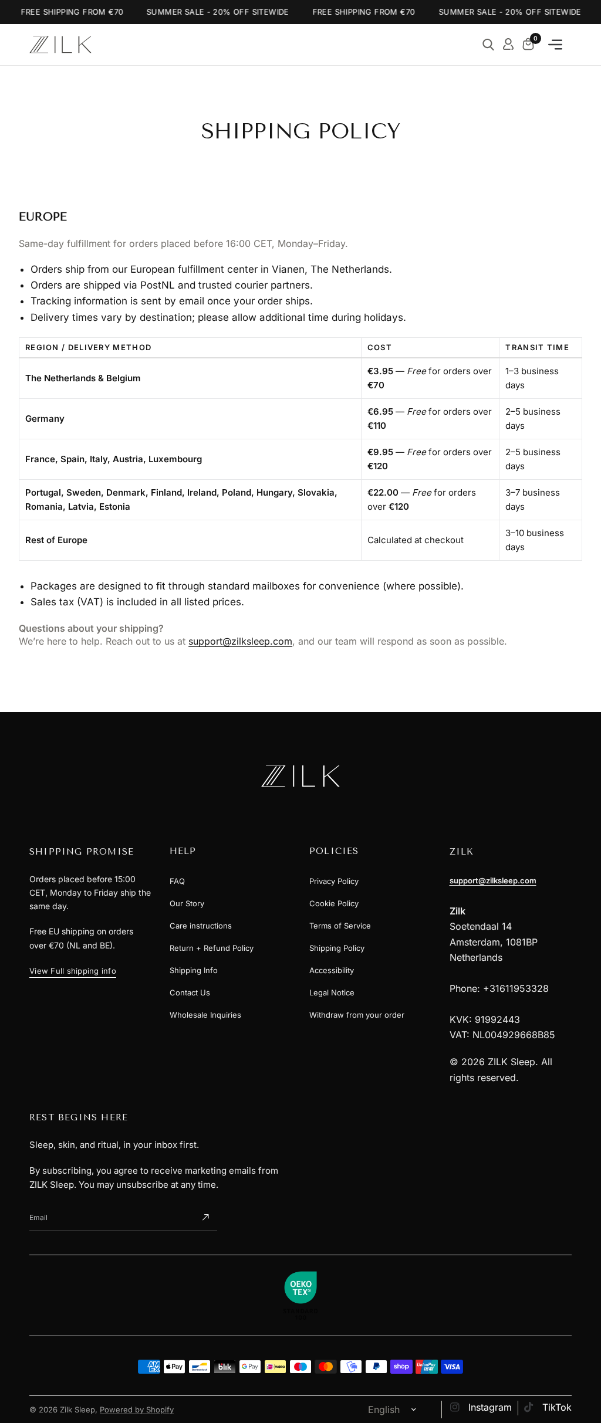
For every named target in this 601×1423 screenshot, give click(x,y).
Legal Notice (331, 992)
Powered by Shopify (137, 1409)
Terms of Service (340, 925)
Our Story (187, 903)
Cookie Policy (334, 903)
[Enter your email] (205, 1218)
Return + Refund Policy (212, 948)
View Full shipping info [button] (72, 970)
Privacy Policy (334, 881)
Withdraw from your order (356, 1014)
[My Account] (508, 44)
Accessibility (331, 970)
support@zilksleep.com (240, 641)
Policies (334, 851)
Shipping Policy (336, 948)
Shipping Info (194, 970)
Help (183, 851)
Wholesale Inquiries (205, 1014)
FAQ (177, 881)
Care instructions (201, 925)
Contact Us (190, 992)
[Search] (488, 44)
